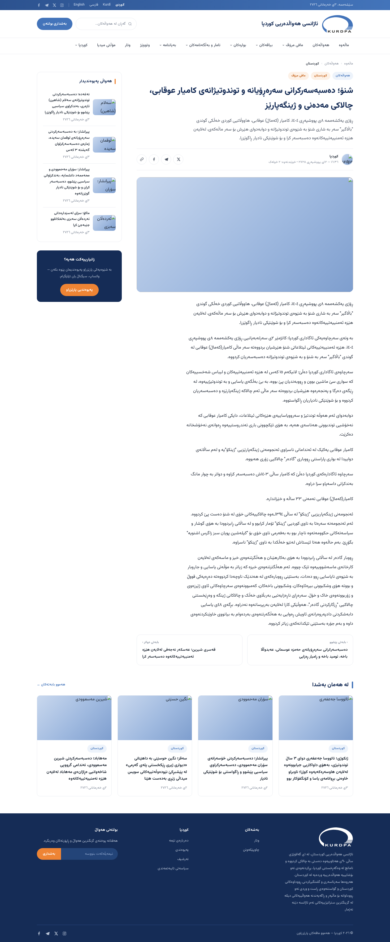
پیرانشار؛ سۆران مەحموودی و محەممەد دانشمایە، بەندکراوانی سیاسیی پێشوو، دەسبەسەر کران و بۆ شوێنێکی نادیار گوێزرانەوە (67, 181)
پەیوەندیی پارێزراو (79, 290)
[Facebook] (39, 5)
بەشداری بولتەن (55, 24)
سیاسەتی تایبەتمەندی (173, 868)
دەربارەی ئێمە (179, 840)
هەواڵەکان (321, 45)
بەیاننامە (169, 45)
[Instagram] (62, 5)
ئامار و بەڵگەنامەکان (204, 45)
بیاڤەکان (266, 45)
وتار (128, 45)
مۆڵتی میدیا (106, 45)
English (79, 4)
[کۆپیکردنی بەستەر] (142, 159)
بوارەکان (239, 45)
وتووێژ (145, 45)
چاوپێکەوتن (251, 850)
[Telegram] (47, 5)
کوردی (119, 4)
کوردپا (83, 45)
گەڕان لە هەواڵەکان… (110, 24)
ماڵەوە (344, 45)
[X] (54, 5)
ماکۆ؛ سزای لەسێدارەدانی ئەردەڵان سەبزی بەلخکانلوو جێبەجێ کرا (70, 219)
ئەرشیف (183, 859)
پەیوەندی (182, 850)
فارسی (93, 4)
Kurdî (107, 4)
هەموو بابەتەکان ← (51, 684)
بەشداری (49, 854)
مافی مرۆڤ (294, 45)
